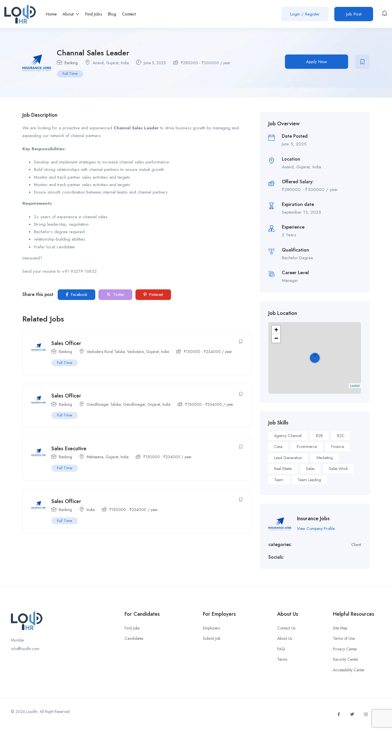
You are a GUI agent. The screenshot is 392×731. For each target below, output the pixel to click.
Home (51, 14)
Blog (112, 14)
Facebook (78, 294)
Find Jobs (93, 14)
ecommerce (307, 446)
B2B (319, 435)
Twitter (118, 294)
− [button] (276, 338)
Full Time (70, 73)
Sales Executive (68, 448)
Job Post (353, 14)
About (69, 14)
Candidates (134, 638)
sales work (338, 468)
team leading (309, 480)
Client (356, 544)
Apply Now (316, 62)
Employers (211, 628)
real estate (283, 468)
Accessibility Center (349, 670)
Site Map (340, 628)
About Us (284, 638)
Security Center (345, 659)
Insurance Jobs (313, 518)
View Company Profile (316, 528)
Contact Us (286, 628)
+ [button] (276, 329)
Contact (129, 14)
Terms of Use (344, 638)
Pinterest (155, 294)
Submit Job (211, 638)
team (278, 480)
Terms (282, 659)
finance (337, 446)
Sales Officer (66, 343)
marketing (325, 458)
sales (310, 468)
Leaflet (355, 385)
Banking (71, 63)
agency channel (288, 435)
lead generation (288, 458)
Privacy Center (345, 649)
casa (278, 446)
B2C (341, 435)
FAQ (281, 649)
